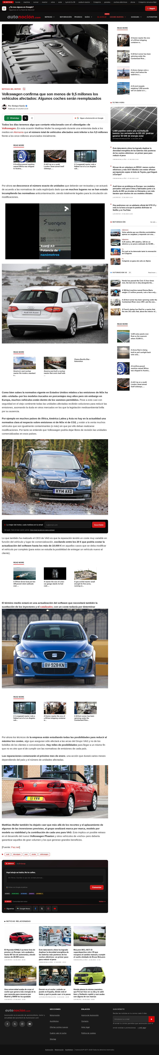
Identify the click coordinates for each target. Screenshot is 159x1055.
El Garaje (101, 17)
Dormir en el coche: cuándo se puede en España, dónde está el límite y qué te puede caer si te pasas (55, 991)
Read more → (152, 272)
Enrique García (18, 106)
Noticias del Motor (11, 89)
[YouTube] (30, 1024)
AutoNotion (152, 17)
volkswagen (44, 854)
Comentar (96, 887)
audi (7, 854)
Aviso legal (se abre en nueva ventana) (42, 530)
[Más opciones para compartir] (32, 118)
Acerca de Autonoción (90, 1015)
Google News (25, 909)
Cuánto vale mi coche (58, 1033)
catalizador (46, 606)
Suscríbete (98, 525)
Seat (26, 854)
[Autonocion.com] (23, 16)
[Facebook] (7, 1024)
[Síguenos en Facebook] (35, 908)
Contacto (84, 1021)
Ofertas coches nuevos (59, 1027)
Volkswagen (9, 128)
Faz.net (15, 847)
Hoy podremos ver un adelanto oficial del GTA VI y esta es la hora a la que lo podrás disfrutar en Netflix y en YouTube (134, 207)
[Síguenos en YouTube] (55, 908)
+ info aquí (142, 1028)
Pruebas (78, 17)
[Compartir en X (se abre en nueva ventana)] (25, 118)
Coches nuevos (116, 17)
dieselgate (16, 854)
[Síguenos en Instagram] (48, 908)
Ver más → (153, 222)
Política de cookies (88, 1033)
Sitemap (53, 1039)
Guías (87, 17)
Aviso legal (85, 1027)
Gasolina (135, 17)
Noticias (48, 17)
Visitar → (102, 901)
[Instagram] (22, 1024)
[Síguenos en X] (42, 908)
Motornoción (66, 17)
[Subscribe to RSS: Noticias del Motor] (24, 89)
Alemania (19, 132)
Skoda (34, 854)
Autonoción (49, 1050)
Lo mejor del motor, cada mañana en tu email (24, 525)
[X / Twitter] (15, 1024)
